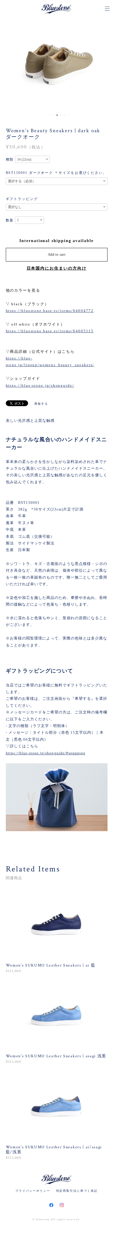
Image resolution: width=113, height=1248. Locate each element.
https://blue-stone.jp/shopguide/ (40, 385)
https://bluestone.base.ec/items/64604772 (50, 310)
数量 (10, 220)
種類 (10, 159)
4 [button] (57, 115)
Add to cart (56, 254)
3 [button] (53, 115)
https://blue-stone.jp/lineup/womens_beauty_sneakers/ (50, 361)
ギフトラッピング (22, 199)
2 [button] (49, 115)
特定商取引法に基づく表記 (77, 1190)
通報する (41, 403)
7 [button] (68, 115)
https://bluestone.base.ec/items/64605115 (50, 331)
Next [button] (104, 64)
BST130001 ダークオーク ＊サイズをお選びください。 (56, 173)
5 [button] (60, 115)
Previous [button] (9, 64)
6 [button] (64, 115)
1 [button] (45, 115)
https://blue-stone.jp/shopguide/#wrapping (46, 753)
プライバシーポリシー (32, 1190)
